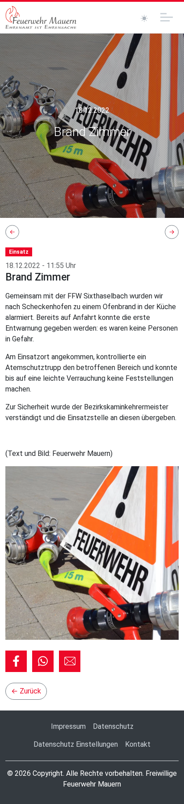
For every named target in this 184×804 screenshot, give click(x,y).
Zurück (26, 691)
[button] (16, 661)
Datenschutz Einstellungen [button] (75, 744)
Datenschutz (113, 726)
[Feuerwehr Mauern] (41, 17)
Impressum (68, 726)
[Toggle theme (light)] (144, 18)
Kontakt (138, 744)
